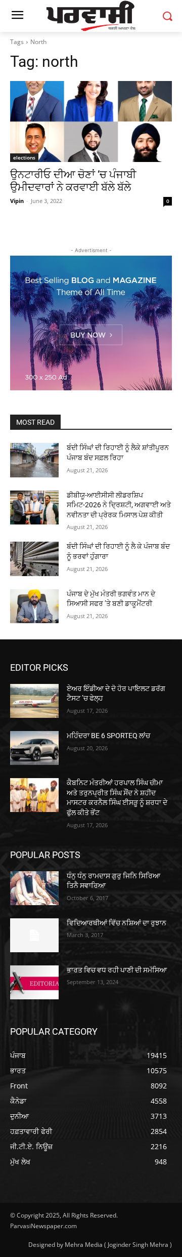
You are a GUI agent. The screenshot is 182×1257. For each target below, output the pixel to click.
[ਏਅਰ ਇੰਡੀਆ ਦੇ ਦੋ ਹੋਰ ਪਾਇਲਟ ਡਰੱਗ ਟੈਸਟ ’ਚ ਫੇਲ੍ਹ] (34, 701)
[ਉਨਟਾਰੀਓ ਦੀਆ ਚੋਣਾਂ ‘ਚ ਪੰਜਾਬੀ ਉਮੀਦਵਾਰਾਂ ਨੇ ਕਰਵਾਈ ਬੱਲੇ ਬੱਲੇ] (91, 121)
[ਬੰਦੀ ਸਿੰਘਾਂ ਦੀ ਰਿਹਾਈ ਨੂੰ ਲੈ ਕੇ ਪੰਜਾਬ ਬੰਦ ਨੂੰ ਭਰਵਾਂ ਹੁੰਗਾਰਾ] (34, 559)
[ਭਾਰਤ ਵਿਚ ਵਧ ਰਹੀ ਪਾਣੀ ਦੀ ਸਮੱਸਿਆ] (34, 982)
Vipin (17, 201)
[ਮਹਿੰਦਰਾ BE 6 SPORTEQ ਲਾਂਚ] (34, 748)
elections (24, 157)
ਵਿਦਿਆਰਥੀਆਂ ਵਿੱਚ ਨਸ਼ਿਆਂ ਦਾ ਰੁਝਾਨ (116, 923)
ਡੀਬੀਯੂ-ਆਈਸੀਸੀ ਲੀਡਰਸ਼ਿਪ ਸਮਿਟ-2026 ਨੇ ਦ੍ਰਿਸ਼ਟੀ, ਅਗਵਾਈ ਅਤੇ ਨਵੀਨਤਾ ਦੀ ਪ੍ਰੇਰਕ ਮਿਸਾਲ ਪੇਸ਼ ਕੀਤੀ (119, 505)
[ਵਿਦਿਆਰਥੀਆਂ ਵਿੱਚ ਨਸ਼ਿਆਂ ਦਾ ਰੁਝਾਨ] (34, 935)
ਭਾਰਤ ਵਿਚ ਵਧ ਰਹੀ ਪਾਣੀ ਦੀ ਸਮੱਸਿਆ (117, 970)
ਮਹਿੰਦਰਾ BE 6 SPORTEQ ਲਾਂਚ (108, 736)
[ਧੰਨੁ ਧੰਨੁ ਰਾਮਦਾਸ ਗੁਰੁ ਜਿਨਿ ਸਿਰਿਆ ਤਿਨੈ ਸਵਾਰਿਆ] (34, 888)
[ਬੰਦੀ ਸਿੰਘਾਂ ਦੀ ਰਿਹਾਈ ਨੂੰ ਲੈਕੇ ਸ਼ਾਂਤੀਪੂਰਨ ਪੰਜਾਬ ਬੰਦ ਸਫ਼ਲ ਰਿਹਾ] (34, 460)
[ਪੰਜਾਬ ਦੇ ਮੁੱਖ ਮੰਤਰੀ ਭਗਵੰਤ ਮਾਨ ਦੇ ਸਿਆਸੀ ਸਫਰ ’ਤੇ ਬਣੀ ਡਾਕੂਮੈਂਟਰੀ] (34, 606)
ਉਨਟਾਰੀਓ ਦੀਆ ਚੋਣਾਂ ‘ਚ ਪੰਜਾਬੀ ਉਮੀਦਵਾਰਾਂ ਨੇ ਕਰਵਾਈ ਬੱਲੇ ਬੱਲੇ (73, 181)
